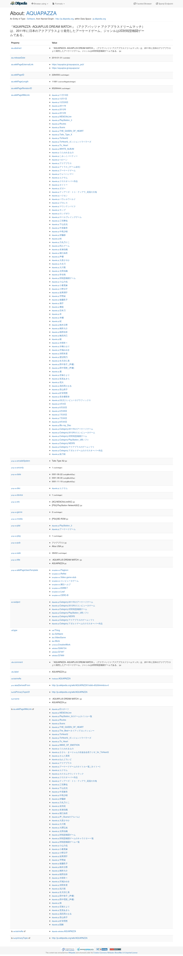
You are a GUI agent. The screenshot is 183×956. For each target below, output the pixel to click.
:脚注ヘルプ (61, 584)
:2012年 (59, 109)
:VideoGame (59, 637)
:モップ (59, 209)
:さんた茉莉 (61, 755)
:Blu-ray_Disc (61, 425)
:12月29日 (60, 102)
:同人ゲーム (61, 245)
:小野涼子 (60, 288)
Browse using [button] (40, 3)
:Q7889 (58, 655)
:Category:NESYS (63, 443)
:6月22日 (59, 407)
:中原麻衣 (60, 227)
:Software (57, 633)
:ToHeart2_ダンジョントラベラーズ (71, 141)
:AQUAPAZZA (61, 678)
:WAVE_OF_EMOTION (65, 744)
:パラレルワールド (64, 199)
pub (15, 542)
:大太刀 (59, 263)
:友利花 (59, 805)
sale (16, 552)
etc (15, 501)
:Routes (59, 123)
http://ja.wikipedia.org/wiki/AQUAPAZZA (69, 691)
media (17, 518)
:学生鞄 (59, 274)
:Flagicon (60, 570)
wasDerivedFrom (20, 685)
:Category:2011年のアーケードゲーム (72, 428)
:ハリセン (60, 195)
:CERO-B (60, 595)
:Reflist (59, 573)
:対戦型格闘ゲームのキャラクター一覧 (73, 838)
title (15, 559)
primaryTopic (20, 937)
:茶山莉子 (60, 389)
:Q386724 (59, 648)
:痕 (57, 902)
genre (16, 512)
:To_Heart (60, 145)
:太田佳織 (60, 270)
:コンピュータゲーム (65, 580)
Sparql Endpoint (165, 3)
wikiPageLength (19, 81)
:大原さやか (61, 260)
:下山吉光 (60, 224)
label (15, 671)
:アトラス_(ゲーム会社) (66, 166)
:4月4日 (59, 403)
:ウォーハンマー (63, 173)
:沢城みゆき (61, 349)
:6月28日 (59, 410)
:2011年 (59, 105)
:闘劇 (58, 924)
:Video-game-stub (64, 577)
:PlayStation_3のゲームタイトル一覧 (72, 716)
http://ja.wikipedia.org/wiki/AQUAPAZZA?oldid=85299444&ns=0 (80, 685)
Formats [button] (58, 3)
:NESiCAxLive (61, 116)
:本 (57, 313)
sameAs (16, 678)
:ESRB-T (60, 587)
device (17, 494)
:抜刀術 (59, 454)
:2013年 (59, 112)
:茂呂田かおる (62, 385)
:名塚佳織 (60, 249)
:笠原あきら (61, 378)
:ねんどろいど (62, 759)
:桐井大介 (60, 328)
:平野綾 (59, 296)
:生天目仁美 (61, 360)
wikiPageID (17, 74)
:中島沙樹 (60, 231)
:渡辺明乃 (60, 357)
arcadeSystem (20, 460)
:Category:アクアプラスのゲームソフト (73, 446)
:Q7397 (58, 651)
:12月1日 (59, 98)
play (16, 535)
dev (15, 488)
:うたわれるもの (63, 152)
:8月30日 (59, 421)
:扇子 (58, 303)
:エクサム (60, 177)
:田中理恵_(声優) (63, 367)
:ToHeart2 (60, 138)
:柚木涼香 (60, 324)
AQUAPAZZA (41, 13)
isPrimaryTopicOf (20, 691)
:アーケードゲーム (64, 170)
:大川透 (59, 267)
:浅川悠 (59, 888)
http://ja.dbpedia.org (64, 18)
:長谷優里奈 (61, 396)
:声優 (58, 256)
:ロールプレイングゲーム (67, 217)
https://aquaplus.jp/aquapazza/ (66, 67)
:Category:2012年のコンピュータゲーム (73, 432)
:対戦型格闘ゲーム (64, 278)
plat (15, 525)
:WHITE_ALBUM (63, 148)
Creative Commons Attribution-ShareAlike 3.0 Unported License (115, 952)
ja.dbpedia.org (99, 18)
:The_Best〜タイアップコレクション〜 (73, 730)
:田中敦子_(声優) (63, 364)
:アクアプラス (62, 163)
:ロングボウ (61, 213)
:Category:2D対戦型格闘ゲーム (69, 436)
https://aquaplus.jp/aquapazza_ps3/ (68, 64)
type (14, 630)
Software (31, 18)
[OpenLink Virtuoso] (68, 949)
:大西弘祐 (60, 827)
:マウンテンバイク (64, 206)
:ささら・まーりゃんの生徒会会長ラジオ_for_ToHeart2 (80, 752)
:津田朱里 (60, 353)
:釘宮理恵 (60, 392)
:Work (56, 640)
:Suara (58, 127)
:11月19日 (60, 94)
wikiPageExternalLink (22, 64)
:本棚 (58, 317)
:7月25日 (59, 414)
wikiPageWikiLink (20, 94)
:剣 (57, 238)
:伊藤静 (59, 235)
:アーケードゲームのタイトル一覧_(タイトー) (76, 766)
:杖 (57, 321)
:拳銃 (58, 306)
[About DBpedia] (18, 3)
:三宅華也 (60, 220)
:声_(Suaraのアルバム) (66, 816)
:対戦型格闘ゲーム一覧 (66, 841)
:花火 (58, 382)
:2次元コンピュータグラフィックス (71, 400)
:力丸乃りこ (61, 242)
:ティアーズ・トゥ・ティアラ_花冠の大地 (74, 191)
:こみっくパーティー (65, 156)
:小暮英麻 (60, 285)
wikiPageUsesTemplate (24, 570)
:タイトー (60, 184)
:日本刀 (59, 310)
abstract (16, 48)
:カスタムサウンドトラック (68, 773)
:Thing (56, 630)
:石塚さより (61, 375)
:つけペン (60, 159)
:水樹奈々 (60, 342)
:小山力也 (60, 281)
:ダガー (59, 188)
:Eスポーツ (60, 709)
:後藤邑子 (60, 299)
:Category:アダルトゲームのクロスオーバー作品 (77, 450)
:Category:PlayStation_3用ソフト (70, 439)
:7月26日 (59, 418)
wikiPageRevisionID (21, 88)
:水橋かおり (61, 346)
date (16, 474)
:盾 (57, 371)
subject (15, 601)
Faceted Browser (144, 3)
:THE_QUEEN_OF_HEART (68, 130)
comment (17, 662)
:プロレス (60, 202)
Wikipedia (71, 952)
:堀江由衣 (60, 252)
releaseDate (18, 57)
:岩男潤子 (60, 292)
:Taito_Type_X (62, 134)
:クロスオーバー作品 (65, 181)
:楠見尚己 (60, 335)
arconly (17, 467)
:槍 (57, 339)
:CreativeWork (61, 644)
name (15, 698)
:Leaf (58, 591)
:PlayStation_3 (62, 120)
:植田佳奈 (60, 331)
